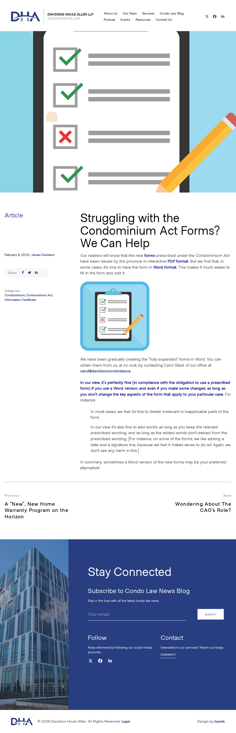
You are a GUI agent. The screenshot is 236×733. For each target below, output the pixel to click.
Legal (125, 721)
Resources (143, 19)
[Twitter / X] (207, 16)
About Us (110, 13)
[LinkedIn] (223, 16)
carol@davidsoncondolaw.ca (105, 370)
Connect (168, 654)
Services (148, 13)
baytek (219, 721)
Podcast (109, 19)
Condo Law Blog (172, 13)
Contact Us (164, 19)
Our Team (130, 13)
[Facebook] (215, 16)
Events (125, 19)
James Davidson (43, 255)
